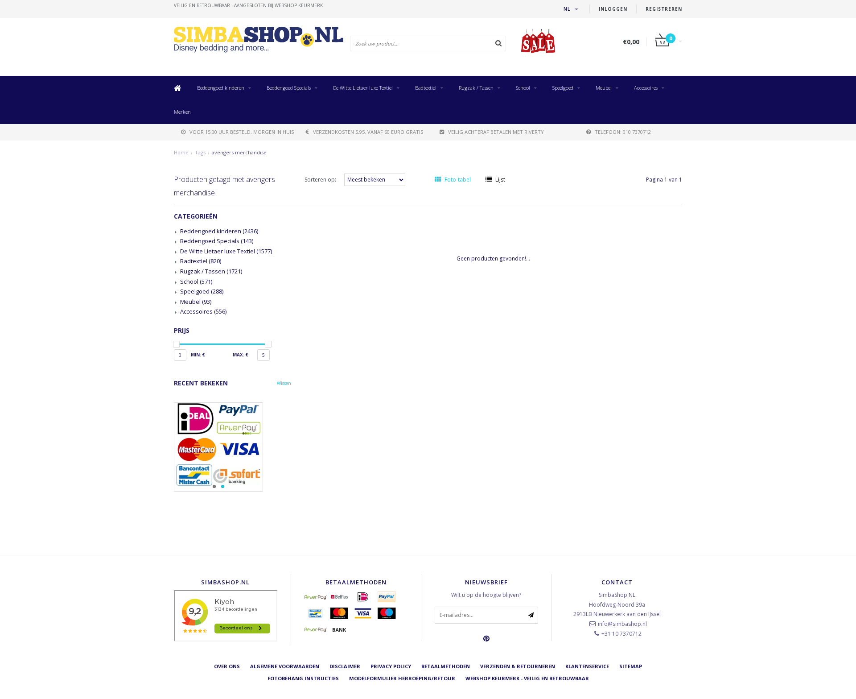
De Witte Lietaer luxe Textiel (363, 87)
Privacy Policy (390, 666)
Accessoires (646, 87)
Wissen (284, 383)
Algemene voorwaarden (284, 666)
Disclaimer (344, 666)
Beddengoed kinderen (220, 87)
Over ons (227, 666)
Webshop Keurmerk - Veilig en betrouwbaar (527, 678)
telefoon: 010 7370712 (623, 131)
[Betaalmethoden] (316, 597)
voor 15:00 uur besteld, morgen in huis (241, 131)
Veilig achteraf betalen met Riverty (496, 131)
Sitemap (630, 666)
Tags (200, 152)
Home (181, 152)
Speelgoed (562, 87)
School (523, 87)
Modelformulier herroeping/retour (402, 678)
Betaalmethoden (445, 666)
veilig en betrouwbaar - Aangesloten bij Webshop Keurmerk (248, 5)
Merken (182, 111)
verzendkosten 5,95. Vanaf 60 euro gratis (368, 131)
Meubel (604, 87)
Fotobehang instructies (303, 678)
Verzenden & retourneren (517, 666)
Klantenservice (587, 666)
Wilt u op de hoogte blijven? (486, 595)
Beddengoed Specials (289, 87)
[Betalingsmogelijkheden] (232, 447)
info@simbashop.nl (622, 624)
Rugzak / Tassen (476, 87)
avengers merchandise (239, 152)
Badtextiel (425, 87)
